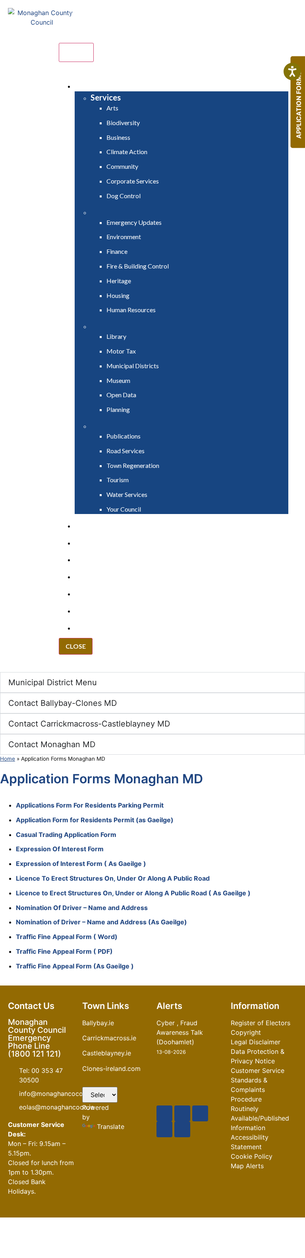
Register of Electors (260, 1023)
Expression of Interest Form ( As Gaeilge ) (81, 864)
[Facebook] (164, 1113)
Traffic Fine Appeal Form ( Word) (67, 937)
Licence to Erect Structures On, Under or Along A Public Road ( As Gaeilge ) (133, 893)
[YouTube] (200, 1113)
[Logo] (41, 46)
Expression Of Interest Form (60, 849)
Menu (76, 52)
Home (7, 759)
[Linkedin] (182, 1129)
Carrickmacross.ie (109, 1038)
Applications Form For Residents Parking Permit (90, 805)
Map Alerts (247, 1166)
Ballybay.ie (98, 1023)
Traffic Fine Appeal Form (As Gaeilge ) (75, 966)
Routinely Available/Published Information (260, 1118)
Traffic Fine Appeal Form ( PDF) (64, 951)
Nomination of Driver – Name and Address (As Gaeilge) (102, 922)
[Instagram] (164, 1129)
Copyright (246, 1032)
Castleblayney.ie (106, 1053)
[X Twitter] (182, 1113)
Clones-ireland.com (111, 1068)
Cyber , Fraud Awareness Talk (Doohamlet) (179, 1032)
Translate (110, 1126)
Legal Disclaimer (255, 1042)
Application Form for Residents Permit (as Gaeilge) (95, 820)
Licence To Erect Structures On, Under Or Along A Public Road (113, 878)
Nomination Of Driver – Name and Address (82, 908)
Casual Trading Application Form (66, 835)
